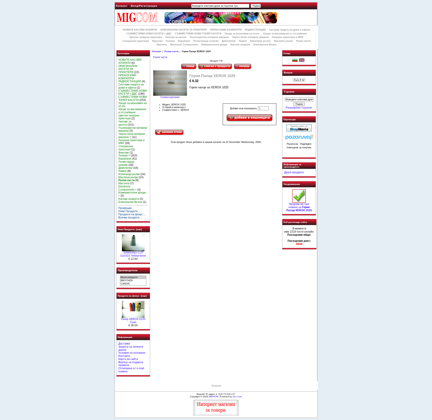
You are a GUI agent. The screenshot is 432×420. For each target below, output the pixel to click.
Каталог (121, 5)
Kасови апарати (240, 44)
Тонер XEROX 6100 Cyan (133, 321)
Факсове (157, 41)
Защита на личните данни (130, 348)
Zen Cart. (237, 396)
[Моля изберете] (133, 277)
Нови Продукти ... (129, 211)
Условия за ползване (131, 352)
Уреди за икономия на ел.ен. (242, 33)
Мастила (162, 44)
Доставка (124, 343)
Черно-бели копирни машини (250, 37)
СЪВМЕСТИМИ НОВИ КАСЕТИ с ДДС (149, 33)
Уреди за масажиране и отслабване (285, 33)
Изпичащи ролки (260, 41)
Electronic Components (184, 44)
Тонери (170, 41)
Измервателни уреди (214, 44)
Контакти (124, 356)
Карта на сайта (128, 359)
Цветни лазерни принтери (146, 37)
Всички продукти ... (130, 217)
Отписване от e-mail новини (131, 370)
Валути (288, 72)
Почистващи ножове (206, 41)
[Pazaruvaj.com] (299, 138)
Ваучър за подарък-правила (131, 364)
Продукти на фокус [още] (132, 296)
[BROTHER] (133, 280)
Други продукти (294, 172)
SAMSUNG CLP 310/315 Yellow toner (133, 254)
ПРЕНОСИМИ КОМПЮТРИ (226, 29)
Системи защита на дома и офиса (289, 29)
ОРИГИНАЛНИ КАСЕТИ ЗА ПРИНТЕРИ (183, 29)
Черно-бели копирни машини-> (131, 135)
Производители (127, 270)
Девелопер (229, 41)
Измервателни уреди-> (132, 194)
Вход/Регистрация (144, 5)
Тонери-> (124, 155)
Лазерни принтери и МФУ (288, 37)
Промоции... (126, 208)
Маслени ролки (283, 41)
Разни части (171, 51)
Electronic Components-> (127, 188)
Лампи (243, 41)
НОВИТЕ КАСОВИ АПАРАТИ (140, 29)
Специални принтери (135, 41)
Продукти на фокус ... (131, 214)
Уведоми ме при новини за (299, 207)
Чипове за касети (176, 37)
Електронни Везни (264, 44)
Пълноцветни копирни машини (209, 37)
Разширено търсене (299, 107)
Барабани (184, 41)
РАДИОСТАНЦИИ (255, 29)
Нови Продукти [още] (130, 229)
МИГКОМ (213, 396)
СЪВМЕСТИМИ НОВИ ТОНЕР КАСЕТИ (198, 33)
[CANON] (133, 283)
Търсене (289, 92)
